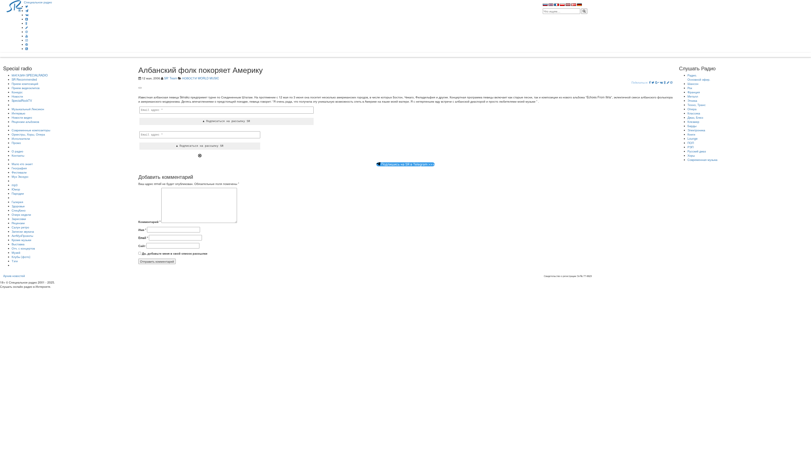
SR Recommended (24, 79)
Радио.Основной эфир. (698, 77)
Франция (693, 92)
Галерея (17, 202)
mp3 (15, 185)
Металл (692, 96)
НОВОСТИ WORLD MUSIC (200, 78)
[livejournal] (26, 27)
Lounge (692, 138)
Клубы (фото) (21, 257)
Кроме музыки (21, 240)
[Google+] (657, 82)
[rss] (26, 48)
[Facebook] (650, 82)
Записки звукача (23, 231)
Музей (16, 252)
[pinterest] (26, 44)
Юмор (16, 189)
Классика (693, 113)
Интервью (18, 113)
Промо (16, 143)
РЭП (690, 147)
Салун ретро (20, 227)
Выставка (18, 244)
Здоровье (18, 206)
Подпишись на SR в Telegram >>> (407, 164)
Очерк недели (21, 214)
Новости (17, 96)
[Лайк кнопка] (140, 87)
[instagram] (26, 40)
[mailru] (26, 32)
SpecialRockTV (22, 100)
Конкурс (17, 92)
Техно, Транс (696, 105)
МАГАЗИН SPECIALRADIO (30, 75)
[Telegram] (26, 10)
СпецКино (19, 210)
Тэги (15, 261)
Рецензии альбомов (25, 121)
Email (143, 238)
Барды (692, 126)
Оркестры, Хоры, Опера (28, 134)
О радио (17, 151)
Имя (142, 230)
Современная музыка (702, 159)
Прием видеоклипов (25, 88)
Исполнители (21, 138)
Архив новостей (14, 276)
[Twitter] (26, 6)
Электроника (696, 130)
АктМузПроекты (22, 235)
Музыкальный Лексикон (28, 109)
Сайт (142, 246)
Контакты (18, 155)
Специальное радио (38, 2)
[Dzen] (26, 19)
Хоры (691, 155)
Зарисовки (19, 219)
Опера (692, 109)
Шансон (692, 83)
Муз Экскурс (20, 176)
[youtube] (26, 36)
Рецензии (18, 223)
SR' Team (170, 78)
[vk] (27, 15)
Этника (692, 100)
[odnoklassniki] (26, 23)
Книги (691, 134)
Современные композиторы (31, 130)
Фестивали (19, 172)
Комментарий (149, 222)
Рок (689, 88)
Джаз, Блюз (695, 117)
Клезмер (693, 121)
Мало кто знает (22, 164)
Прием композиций (25, 83)
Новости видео (22, 117)
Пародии (18, 193)
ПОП (690, 143)
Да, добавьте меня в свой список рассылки (174, 253)
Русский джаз (696, 151)
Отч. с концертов (23, 248)
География (19, 168)
